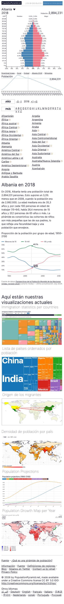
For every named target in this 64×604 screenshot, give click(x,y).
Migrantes (48, 73)
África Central (9, 127)
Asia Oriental (39, 149)
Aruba (35, 126)
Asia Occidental (41, 145)
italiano (48, 591)
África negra (8, 131)
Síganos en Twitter (19, 568)
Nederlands (19, 595)
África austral (9, 123)
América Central (10, 150)
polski (31, 595)
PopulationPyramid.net (11, 3)
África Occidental (11, 135)
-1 (20, 101)
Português (43, 595)
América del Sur (10, 154)
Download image (8, 73)
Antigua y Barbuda (11, 172)
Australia (37, 157)
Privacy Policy (9, 571)
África (4, 119)
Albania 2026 (37, 73)
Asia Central (39, 134)
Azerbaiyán (38, 168)
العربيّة (4, 591)
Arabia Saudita (9, 176)
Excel (19, 73)
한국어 (6, 595)
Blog (4, 568)
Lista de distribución (33, 3)
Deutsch (15, 591)
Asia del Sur (38, 141)
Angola (5, 169)
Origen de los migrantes (21, 395)
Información (8, 565)
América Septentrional (13, 165)
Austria (36, 164)
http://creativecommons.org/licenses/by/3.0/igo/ (28, 583)
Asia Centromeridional (44, 138)
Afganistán (7, 115)
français (37, 591)
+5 (35, 101)
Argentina (37, 119)
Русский (56, 595)
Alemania (6, 146)
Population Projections (20, 471)
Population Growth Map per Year (28, 510)
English (26, 591)
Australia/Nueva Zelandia (46, 160)
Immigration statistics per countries (29, 307)
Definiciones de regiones (41, 565)
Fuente (5, 560)
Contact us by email (44, 568)
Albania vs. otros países (52, 3)
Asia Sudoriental (41, 153)
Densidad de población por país (27, 431)
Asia (34, 130)
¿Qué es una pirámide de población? (31, 560)
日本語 (58, 591)
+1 (32, 101)
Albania (5, 142)
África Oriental (9, 139)
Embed (26, 73)
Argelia (36, 115)
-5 (17, 101)
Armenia (36, 123)
